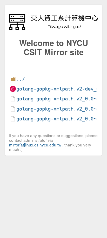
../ (20, 79)
